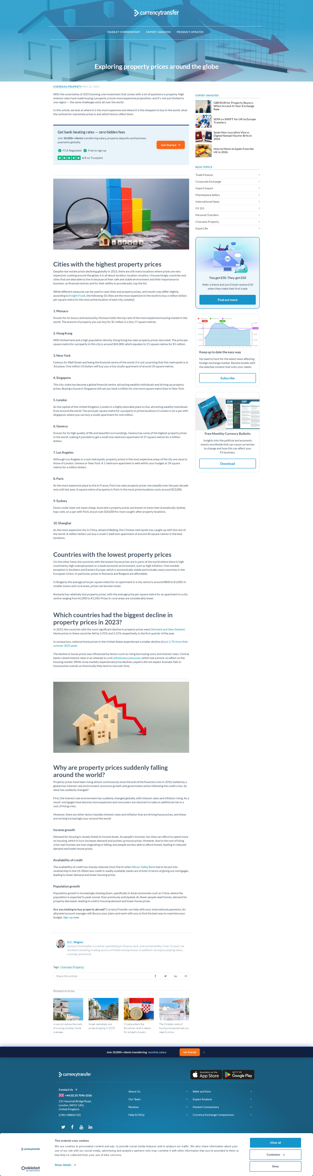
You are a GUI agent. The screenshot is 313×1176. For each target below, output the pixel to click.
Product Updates (190, 31)
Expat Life (201, 228)
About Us (134, 1091)
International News (207, 201)
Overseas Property (67, 86)
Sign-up (68, 917)
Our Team (134, 1099)
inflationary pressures (127, 658)
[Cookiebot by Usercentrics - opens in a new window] (31, 1169)
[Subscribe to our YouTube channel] (81, 1126)
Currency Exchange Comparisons (213, 1114)
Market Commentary (124, 31)
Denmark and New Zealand (168, 629)
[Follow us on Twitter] (63, 1126)
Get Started (168, 145)
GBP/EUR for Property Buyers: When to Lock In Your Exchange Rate (234, 106)
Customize (273, 1154)
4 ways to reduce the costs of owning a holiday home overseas (67, 1028)
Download (227, 464)
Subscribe (227, 378)
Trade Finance (204, 174)
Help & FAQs (136, 1114)
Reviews (133, 1107)
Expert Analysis (158, 31)
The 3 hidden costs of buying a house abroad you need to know (174, 1028)
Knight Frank (77, 295)
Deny (275, 1166)
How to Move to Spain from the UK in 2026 (234, 150)
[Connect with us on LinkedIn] (90, 1126)
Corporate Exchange (208, 181)
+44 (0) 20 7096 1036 (78, 1095)
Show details (63, 1164)
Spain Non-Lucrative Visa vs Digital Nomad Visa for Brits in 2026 (233, 135)
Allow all (275, 1142)
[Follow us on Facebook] (72, 1126)
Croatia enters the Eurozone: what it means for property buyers (137, 1028)
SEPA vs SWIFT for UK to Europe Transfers (235, 121)
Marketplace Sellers (207, 195)
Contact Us (66, 1089)
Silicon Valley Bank (143, 866)
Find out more (228, 300)
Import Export (204, 188)
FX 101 (199, 208)
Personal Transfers (207, 215)
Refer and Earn (202, 1091)
